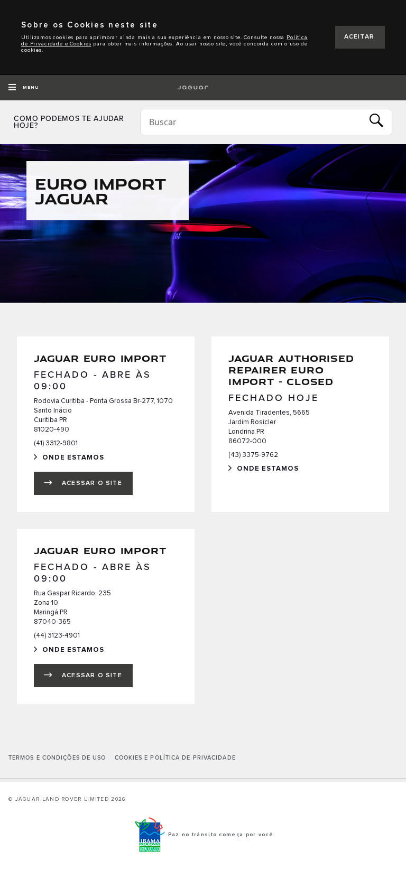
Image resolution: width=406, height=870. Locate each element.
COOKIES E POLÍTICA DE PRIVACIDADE (175, 758)
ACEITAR (359, 37)
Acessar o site (92, 483)
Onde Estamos (80, 458)
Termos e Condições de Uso (57, 758)
